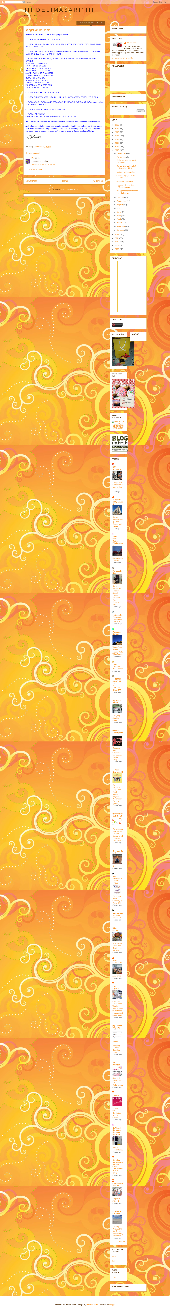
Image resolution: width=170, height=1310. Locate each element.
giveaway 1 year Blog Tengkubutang (125, 186)
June (119, 212)
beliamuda (117, 615)
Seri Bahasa (117, 913)
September (122, 201)
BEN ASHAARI (116, 468)
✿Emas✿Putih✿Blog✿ (117, 815)
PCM (114, 1277)
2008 (117, 249)
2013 (117, 150)
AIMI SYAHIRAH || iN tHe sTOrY (117, 879)
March (120, 223)
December (121, 153)
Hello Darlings (117, 669)
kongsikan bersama (124, 181)
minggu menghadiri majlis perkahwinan (127, 192)
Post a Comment (35, 169)
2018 (117, 132)
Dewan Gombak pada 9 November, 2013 (126, 167)
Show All (122, 1242)
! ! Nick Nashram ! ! (117, 771)
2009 (117, 245)
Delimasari (131, 43)
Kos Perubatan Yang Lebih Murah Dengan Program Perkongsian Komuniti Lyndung (117, 794)
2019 (117, 129)
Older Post (98, 181)
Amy (114, 1257)
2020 (117, 125)
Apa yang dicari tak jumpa (116, 718)
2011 (117, 238)
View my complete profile (122, 58)
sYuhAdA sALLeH (116, 1212)
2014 (117, 147)
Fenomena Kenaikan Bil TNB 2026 (117, 619)
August (120, 205)
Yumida (115, 1095)
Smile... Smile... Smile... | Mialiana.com (117, 541)
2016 (117, 139)
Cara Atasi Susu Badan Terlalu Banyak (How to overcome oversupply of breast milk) (117, 1008)
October (120, 197)
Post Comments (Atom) (70, 189)
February (121, 226)
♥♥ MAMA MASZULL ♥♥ (117, 681)
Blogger (112, 1305)
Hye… (114, 866)
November (121, 157)
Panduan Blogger (116, 633)
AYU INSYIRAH (116, 1064)
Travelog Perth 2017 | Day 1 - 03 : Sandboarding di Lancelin (117, 1231)
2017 (117, 136)
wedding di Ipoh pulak (125, 172)
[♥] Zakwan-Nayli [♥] (117, 1027)
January (120, 230)
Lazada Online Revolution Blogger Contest (116, 1113)
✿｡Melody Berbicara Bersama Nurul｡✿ (117, 1131)
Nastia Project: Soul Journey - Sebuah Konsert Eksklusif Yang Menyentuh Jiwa (117, 595)
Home (65, 181)
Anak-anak (116, 976)
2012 (117, 234)
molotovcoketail (92, 1305)
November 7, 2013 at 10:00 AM (43, 165)
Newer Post (31, 181)
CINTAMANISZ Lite (117, 1184)
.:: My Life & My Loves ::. (117, 502)
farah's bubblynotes (117, 733)
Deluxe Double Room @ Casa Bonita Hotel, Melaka (117, 521)
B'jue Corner (115, 929)
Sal (113, 1261)
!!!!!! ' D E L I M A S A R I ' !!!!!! (58, 10)
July (119, 208)
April (119, 219)
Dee (33, 158)
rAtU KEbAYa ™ (117, 962)
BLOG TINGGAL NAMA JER (116, 688)
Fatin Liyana (115, 987)
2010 (117, 242)
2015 (117, 143)
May (119, 215)
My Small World (116, 701)
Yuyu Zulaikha (116, 665)
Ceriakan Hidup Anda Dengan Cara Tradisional (117, 1164)
